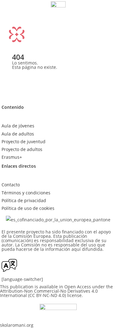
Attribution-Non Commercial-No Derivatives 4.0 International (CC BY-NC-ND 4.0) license (49, 293)
